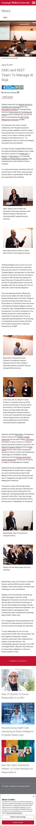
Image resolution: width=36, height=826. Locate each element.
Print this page (17, 87)
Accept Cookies (18, 822)
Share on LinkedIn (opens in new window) (13, 87)
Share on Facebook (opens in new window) (4, 87)
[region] (18, 810)
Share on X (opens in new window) (8, 87)
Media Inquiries (8, 97)
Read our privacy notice (14, 813)
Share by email (21, 87)
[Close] (34, 796)
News (6, 11)
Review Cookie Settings (18, 817)
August (5, 17)
